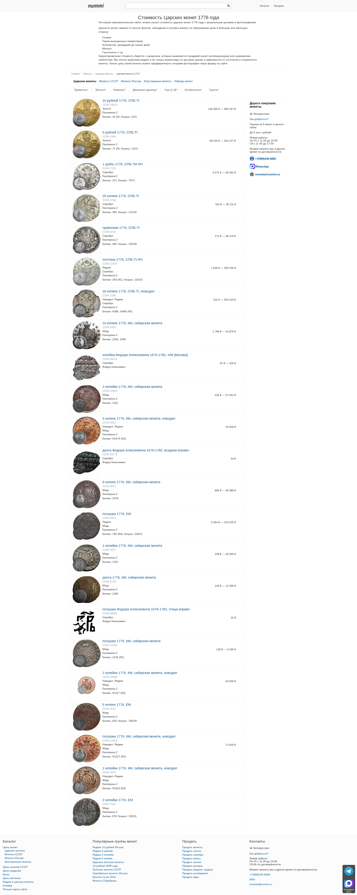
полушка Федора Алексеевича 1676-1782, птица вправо (146, 609)
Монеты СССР (108, 81)
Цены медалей (12, 870)
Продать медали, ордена (197, 869)
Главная (75, 74)
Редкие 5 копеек (102, 858)
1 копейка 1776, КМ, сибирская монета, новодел (139, 768)
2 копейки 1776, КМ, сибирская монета (132, 387)
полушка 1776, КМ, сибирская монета (131, 641)
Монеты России (131, 81)
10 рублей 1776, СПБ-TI (120, 100)
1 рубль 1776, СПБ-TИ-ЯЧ (122, 164)
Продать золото (191, 850)
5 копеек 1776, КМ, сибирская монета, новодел (138, 418)
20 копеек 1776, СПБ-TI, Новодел (128, 291)
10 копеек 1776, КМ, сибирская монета (132, 323)
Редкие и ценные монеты (18, 881)
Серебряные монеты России (110, 873)
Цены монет (10, 847)
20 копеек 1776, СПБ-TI (120, 196)
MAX (252, 879)
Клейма (7, 885)
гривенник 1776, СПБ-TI (121, 228)
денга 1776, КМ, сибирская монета (129, 577)
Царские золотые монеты (108, 862)
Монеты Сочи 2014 (104, 876)
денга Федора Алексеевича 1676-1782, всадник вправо (145, 450)
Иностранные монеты (157, 81)
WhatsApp (262, 166)
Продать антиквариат (195, 873)
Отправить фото (349, 890)
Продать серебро (192, 854)
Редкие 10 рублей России (108, 847)
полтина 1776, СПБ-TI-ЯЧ (122, 259)
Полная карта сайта (15, 889)
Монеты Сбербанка (104, 880)
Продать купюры (192, 865)
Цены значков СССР (15, 866)
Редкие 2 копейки (103, 854)
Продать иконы (191, 858)
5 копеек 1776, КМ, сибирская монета (131, 482)
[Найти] (228, 6)
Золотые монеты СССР (107, 869)
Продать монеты (192, 847)
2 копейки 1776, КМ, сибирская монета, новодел (139, 673)
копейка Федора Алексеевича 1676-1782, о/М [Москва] (145, 355)
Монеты (87, 74)
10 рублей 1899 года (105, 865)
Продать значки (191, 862)
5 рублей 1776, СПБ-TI (120, 132)
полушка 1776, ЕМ (116, 514)
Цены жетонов (11, 878)
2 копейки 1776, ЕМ (117, 800)
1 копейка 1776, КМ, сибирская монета (132, 546)
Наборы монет (183, 81)
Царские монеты (104, 74)
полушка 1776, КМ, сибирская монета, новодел (139, 736)
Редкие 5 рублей (103, 850)
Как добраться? (259, 118)
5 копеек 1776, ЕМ (116, 704)
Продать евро (190, 876)
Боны (6, 874)
